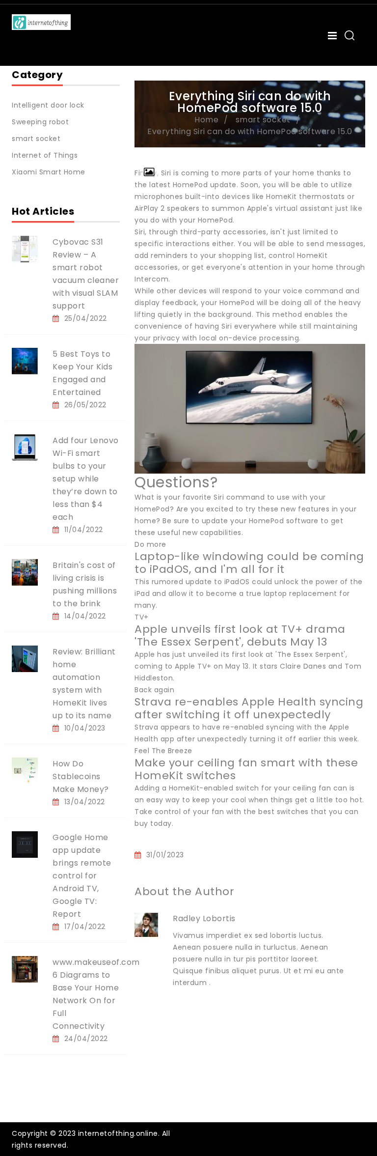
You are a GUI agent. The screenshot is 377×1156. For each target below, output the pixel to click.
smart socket (36, 138)
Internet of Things (45, 155)
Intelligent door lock (48, 105)
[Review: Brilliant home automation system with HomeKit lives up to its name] (25, 658)
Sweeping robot (40, 122)
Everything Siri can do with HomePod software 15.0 (249, 131)
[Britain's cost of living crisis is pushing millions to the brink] (25, 572)
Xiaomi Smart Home (48, 172)
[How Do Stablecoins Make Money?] (25, 770)
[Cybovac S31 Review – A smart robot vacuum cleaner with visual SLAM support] (25, 249)
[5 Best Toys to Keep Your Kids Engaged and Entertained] (25, 361)
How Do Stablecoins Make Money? (81, 776)
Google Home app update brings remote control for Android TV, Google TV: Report (82, 876)
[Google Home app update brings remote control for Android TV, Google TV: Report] (25, 844)
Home (206, 119)
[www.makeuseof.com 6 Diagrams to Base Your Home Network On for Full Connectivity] (25, 969)
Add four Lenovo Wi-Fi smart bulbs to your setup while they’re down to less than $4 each (86, 479)
